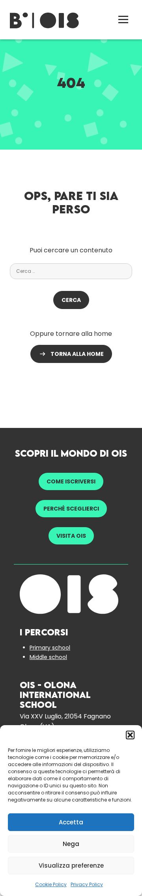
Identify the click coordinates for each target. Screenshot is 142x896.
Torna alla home (77, 354)
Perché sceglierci (71, 509)
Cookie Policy (51, 884)
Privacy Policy (87, 884)
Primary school (50, 648)
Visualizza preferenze (71, 865)
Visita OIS (71, 536)
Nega (71, 844)
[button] (130, 735)
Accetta (71, 822)
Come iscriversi (71, 481)
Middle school (48, 657)
